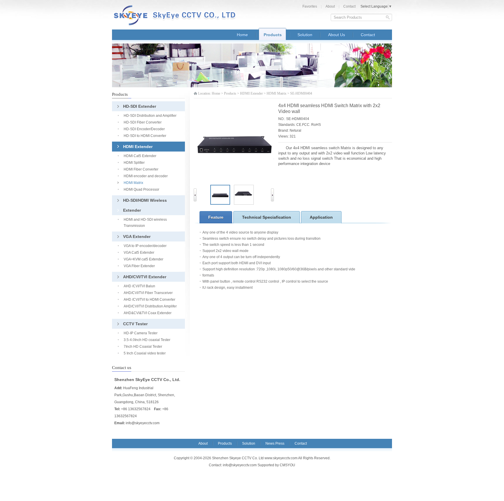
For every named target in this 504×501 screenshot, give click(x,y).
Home (216, 93)
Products (230, 93)
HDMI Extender (251, 93)
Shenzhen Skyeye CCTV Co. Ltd (177, 15)
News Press (274, 443)
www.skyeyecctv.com (281, 458)
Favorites (309, 6)
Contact (349, 6)
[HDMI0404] (244, 203)
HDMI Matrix (276, 93)
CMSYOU (287, 465)
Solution (248, 443)
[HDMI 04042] (220, 203)
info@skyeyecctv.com (143, 423)
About (330, 6)
